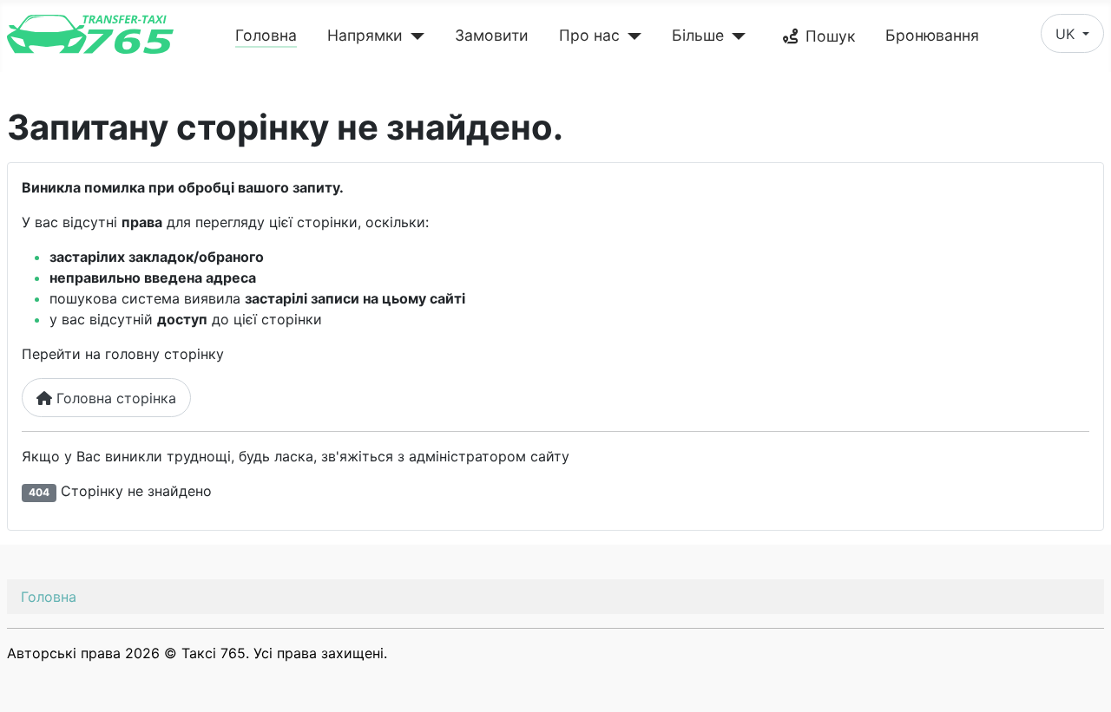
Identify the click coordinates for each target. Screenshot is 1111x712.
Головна (266, 35)
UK (1067, 33)
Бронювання (932, 35)
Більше (698, 35)
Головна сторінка (114, 398)
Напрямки (365, 35)
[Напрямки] (413, 36)
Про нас (589, 35)
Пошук (830, 36)
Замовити (492, 35)
